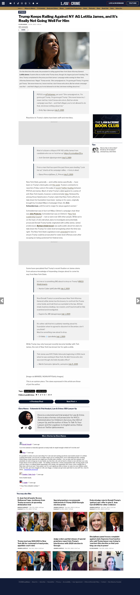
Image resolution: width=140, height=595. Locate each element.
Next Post (138, 301)
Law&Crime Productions (73, 8)
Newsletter (50, 582)
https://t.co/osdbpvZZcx (73, 153)
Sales (112, 8)
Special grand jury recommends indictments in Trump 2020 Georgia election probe (69, 502)
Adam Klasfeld (59, 507)
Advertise (42, 582)
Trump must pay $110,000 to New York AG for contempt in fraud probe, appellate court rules (33, 543)
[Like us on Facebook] (14, 4)
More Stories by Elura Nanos (54, 436)
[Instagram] (22, 4)
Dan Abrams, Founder (114, 582)
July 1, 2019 (65, 289)
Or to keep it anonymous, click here (108, 150)
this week (56, 185)
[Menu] (3, 3)
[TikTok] (18, 4)
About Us (35, 582)
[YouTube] (10, 4)
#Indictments (42, 284)
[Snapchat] (33, 4)
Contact (103, 582)
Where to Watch (30, 8)
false (67, 194)
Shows (62, 8)
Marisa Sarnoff (23, 507)
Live (19, 8)
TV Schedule (41, 8)
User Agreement (77, 582)
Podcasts (92, 8)
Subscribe (119, 8)
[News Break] (37, 4)
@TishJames (50, 94)
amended (64, 232)
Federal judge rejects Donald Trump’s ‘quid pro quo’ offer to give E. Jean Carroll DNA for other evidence (105, 502)
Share (23, 30)
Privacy (58, 582)
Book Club (105, 8)
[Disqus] (54, 465)
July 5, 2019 (59, 110)
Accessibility (66, 582)
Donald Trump (29, 391)
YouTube (132, 3)
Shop (98, 8)
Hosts (85, 8)
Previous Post (2, 301)
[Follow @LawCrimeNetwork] (29, 4)
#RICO (80, 281)
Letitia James (41, 391)
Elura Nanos (23, 24)
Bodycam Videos (52, 8)
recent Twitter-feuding (65, 188)
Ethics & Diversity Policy (92, 582)
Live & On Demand (116, 3)
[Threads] (25, 4)
